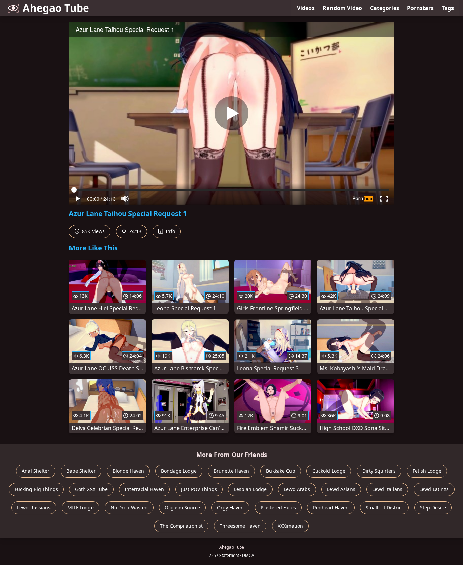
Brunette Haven (231, 471)
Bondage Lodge (179, 471)
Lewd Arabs (297, 489)
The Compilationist (181, 526)
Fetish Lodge (426, 471)
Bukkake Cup (280, 471)
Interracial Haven (144, 489)
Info (169, 231)
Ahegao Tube (56, 8)
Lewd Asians (341, 489)
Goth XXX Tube (91, 489)
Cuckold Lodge (328, 471)
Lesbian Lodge (250, 489)
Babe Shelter (81, 471)
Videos (306, 8)
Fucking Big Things (36, 489)
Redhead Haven (331, 507)
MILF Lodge (80, 507)
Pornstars (420, 8)
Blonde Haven (128, 471)
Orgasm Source (182, 507)
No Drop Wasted (129, 507)
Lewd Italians (387, 489)
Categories (384, 8)
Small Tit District (384, 507)
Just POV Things (199, 489)
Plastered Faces (278, 507)
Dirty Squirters (379, 471)
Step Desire (433, 507)
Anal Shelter (35, 471)
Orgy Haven (230, 507)
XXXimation (290, 526)
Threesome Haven (240, 526)
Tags (448, 8)
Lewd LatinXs (434, 489)
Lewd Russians (34, 507)
